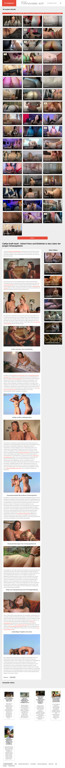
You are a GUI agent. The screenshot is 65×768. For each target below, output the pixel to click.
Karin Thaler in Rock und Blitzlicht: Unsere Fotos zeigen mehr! (9, 699)
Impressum (51, 764)
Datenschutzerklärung (42, 764)
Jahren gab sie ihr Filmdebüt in (15, 378)
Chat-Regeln (33, 764)
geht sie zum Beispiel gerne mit (15, 626)
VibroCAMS (12, 677)
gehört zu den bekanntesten (15, 251)
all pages (5, 765)
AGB (56, 764)
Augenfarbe (28, 13)
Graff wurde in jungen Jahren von (19, 375)
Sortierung (52, 13)
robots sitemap (11, 765)
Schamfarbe (39, 13)
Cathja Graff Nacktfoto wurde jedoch (13, 468)
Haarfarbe (33, 13)
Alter (24, 13)
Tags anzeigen (58, 13)
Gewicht (47, 13)
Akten (16, 764)
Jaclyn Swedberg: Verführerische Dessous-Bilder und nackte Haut (56, 700)
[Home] (32, 3)
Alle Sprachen (14, 13)
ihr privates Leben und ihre (22, 624)
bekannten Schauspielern (24, 452)
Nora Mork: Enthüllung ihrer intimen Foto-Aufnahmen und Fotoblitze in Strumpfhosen (9, 741)
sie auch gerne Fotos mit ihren (23, 513)
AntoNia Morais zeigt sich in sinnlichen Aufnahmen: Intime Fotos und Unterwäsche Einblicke (40, 700)
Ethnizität (20, 13)
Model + (32, 238)
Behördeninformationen (24, 764)
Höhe (43, 13)
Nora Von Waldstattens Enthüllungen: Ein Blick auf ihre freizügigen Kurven (24, 700)
